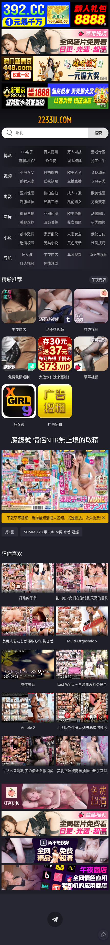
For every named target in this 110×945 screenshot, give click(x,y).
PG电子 (27, 151)
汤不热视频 (98, 254)
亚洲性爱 (27, 192)
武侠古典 (98, 234)
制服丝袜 (27, 201)
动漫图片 (98, 213)
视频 (8, 176)
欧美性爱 (98, 192)
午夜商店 (51, 254)
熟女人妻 (27, 181)
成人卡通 (74, 192)
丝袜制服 (51, 181)
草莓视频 (74, 254)
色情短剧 (51, 263)
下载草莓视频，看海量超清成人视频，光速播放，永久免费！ (55, 517)
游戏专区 (98, 151)
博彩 (8, 155)
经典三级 (51, 201)
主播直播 (74, 181)
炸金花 (51, 160)
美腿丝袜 (27, 222)
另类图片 (98, 222)
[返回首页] (103, 935)
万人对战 (74, 151)
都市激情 (27, 234)
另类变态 (98, 201)
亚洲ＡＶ (27, 172)
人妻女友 (74, 234)
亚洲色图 (51, 213)
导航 (8, 258)
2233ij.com (55, 120)
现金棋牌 (74, 160)
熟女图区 (74, 222)
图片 (8, 217)
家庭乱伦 (51, 234)
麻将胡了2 (27, 160)
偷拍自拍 (51, 192)
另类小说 (51, 242)
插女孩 (27, 254)
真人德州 (51, 151)
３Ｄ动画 (98, 172)
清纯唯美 (51, 222)
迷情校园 (27, 242)
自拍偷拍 (51, 172)
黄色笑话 (74, 242)
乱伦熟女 (74, 201)
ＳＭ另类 (98, 181)
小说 (8, 237)
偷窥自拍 (27, 213)
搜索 (98, 132)
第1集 (9, 531)
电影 (8, 196)
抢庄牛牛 (98, 160)
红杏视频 (27, 263)
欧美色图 (74, 213)
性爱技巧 (98, 242)
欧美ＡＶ (74, 172)
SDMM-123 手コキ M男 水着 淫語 (51, 531)
